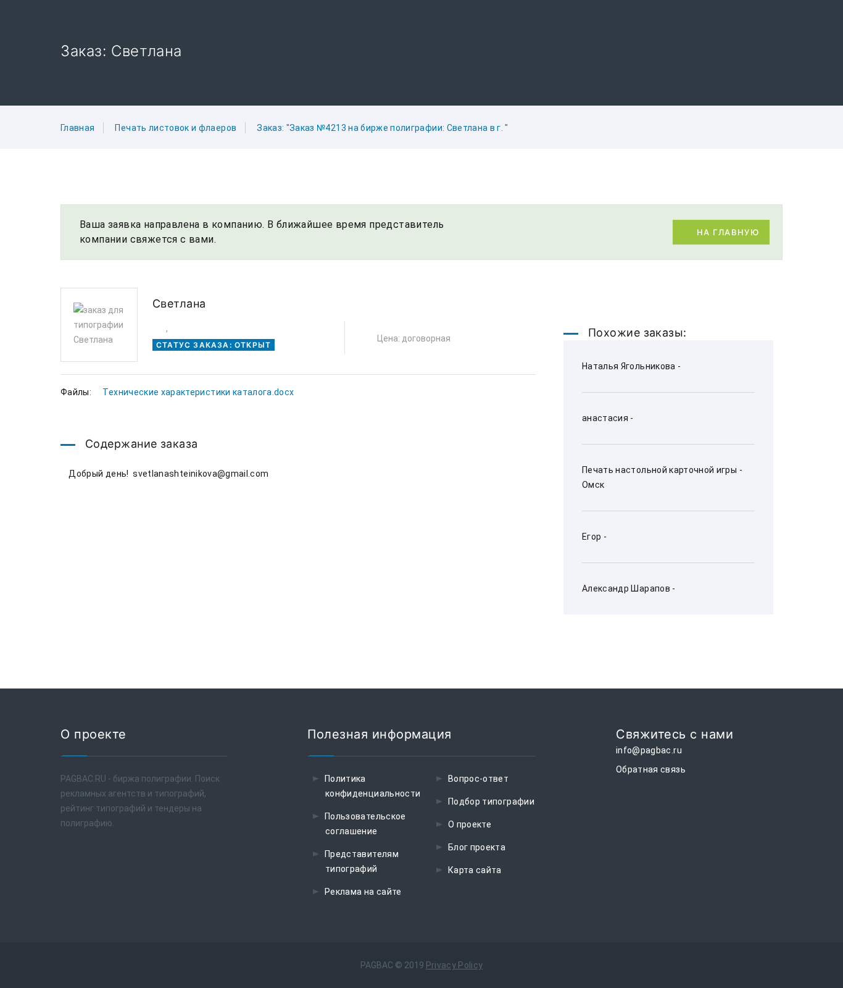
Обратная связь (651, 769)
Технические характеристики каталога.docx (198, 392)
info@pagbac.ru (649, 750)
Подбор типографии (491, 801)
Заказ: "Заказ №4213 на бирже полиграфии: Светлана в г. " (383, 128)
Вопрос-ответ (478, 779)
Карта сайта (475, 870)
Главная (77, 128)
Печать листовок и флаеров (175, 128)
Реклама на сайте (363, 892)
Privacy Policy (454, 965)
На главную (728, 232)
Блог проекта (476, 847)
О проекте (469, 824)
